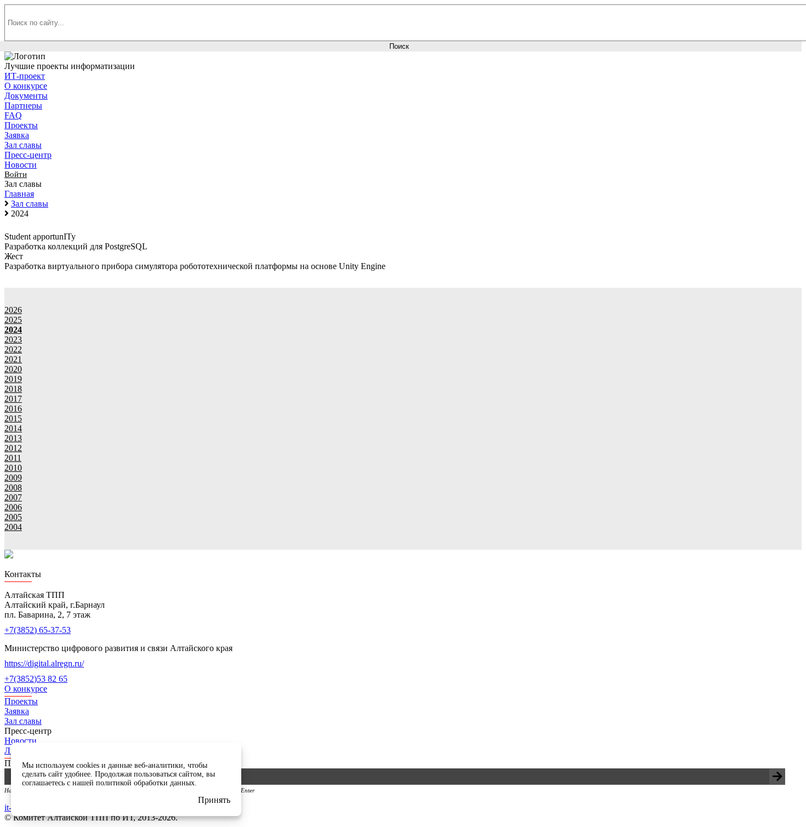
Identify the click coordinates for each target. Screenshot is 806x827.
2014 (13, 428)
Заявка (16, 711)
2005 (13, 517)
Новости (20, 740)
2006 (13, 507)
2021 (13, 359)
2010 (13, 467)
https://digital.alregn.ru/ (44, 663)
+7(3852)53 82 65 (35, 678)
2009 (13, 477)
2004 (13, 527)
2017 (13, 398)
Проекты (21, 701)
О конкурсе (25, 688)
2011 (12, 458)
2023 (13, 339)
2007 (13, 497)
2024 (13, 329)
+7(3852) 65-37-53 (37, 630)
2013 (13, 438)
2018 (13, 388)
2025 (13, 319)
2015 (13, 418)
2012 (13, 448)
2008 (13, 487)
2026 (13, 310)
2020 (13, 369)
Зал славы (23, 721)
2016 (13, 408)
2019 (13, 379)
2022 (13, 349)
